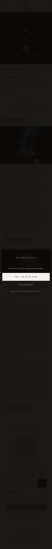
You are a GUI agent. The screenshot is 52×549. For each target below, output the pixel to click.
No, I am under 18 (26, 284)
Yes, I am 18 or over (26, 277)
